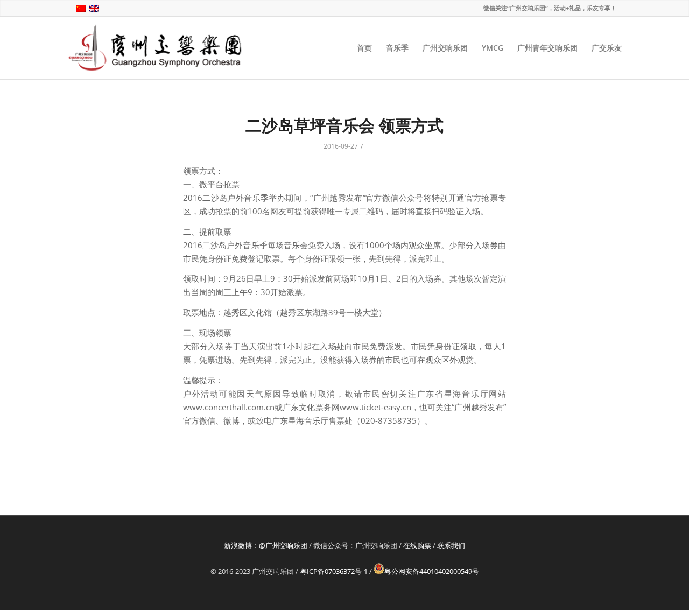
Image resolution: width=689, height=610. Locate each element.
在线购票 (417, 545)
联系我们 (451, 545)
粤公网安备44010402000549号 (431, 571)
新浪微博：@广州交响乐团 (265, 545)
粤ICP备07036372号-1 (334, 571)
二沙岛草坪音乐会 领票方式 (344, 125)
